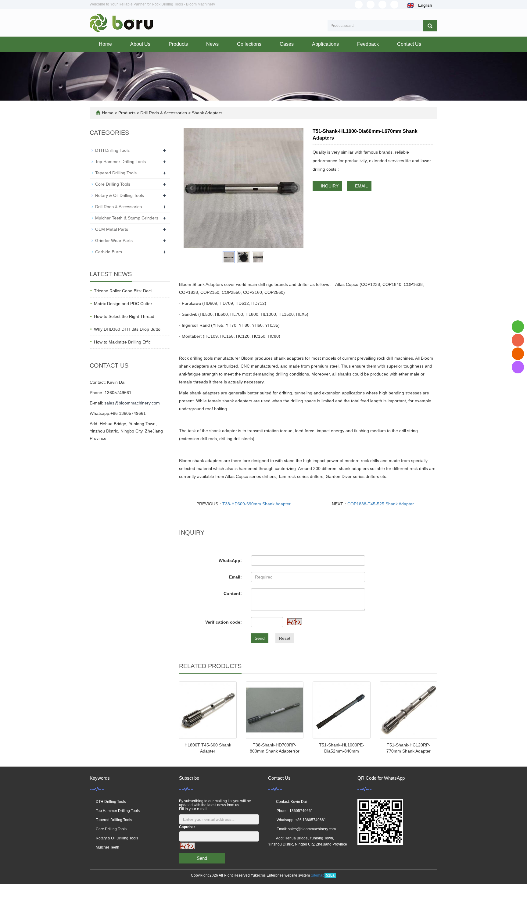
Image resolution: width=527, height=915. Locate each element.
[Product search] (430, 25)
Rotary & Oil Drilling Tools (119, 195)
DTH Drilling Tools (112, 150)
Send (260, 638)
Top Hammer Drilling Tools (120, 161)
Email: (235, 577)
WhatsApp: (230, 560)
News (212, 44)
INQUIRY (329, 185)
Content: (233, 593)
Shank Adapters (206, 112)
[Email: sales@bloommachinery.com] (518, 353)
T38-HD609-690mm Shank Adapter (256, 503)
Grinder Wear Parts (114, 240)
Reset (284, 638)
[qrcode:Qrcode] (518, 367)
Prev (191, 188)
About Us (140, 44)
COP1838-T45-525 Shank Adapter (380, 503)
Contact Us (409, 44)
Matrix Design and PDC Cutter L (125, 303)
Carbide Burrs (108, 251)
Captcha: (187, 827)
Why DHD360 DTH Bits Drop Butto (127, 329)
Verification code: (223, 622)
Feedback (368, 44)
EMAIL (361, 185)
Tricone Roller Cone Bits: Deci (123, 290)
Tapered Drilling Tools (116, 172)
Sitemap (317, 875)
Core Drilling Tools (112, 184)
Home (105, 44)
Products (178, 44)
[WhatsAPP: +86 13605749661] (518, 326)
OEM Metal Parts (111, 229)
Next (295, 188)
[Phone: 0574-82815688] (518, 340)
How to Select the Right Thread (124, 316)
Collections (249, 44)
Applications (325, 44)
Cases (287, 44)
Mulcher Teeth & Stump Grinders (126, 217)
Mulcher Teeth (107, 847)
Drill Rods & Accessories (163, 112)
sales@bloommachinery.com (132, 403)
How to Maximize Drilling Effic (122, 342)
